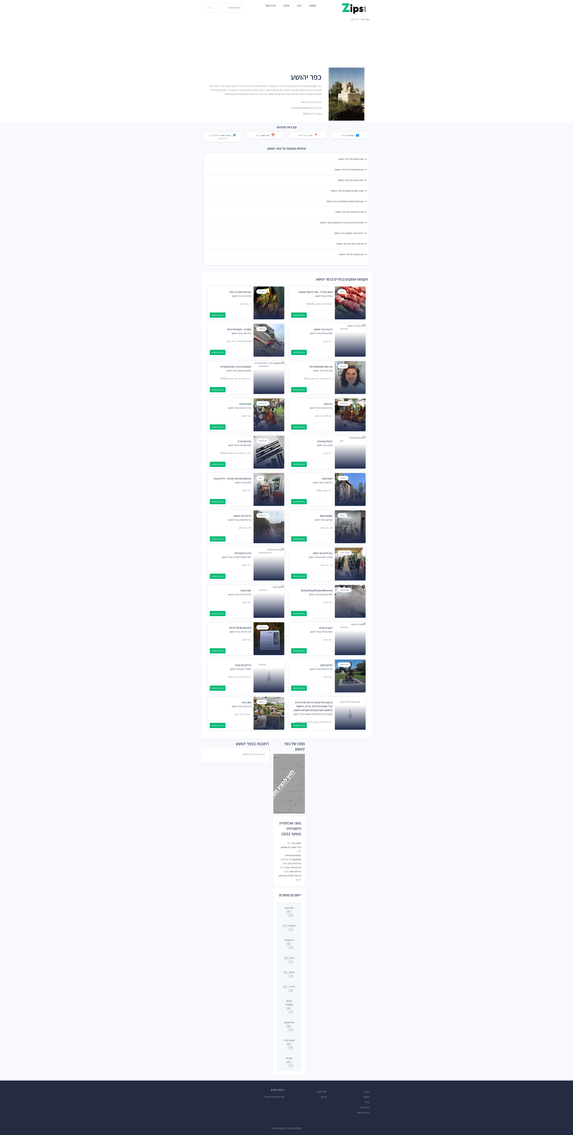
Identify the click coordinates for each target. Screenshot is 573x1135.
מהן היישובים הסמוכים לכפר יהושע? (347, 190)
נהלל (292, 958)
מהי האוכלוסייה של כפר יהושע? (349, 169)
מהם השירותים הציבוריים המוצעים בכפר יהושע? (342, 222)
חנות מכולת (344, 329)
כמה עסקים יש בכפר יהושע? (351, 180)
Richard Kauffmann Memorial (316, 590)
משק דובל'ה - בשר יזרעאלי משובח (315, 292)
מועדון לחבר (245, 404)
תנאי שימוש (322, 1091)
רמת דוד (289, 1058)
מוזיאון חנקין (326, 665)
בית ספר (261, 329)
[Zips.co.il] (354, 8)
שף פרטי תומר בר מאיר (240, 292)
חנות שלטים (263, 441)
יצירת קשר (270, 5)
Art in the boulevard (240, 627)
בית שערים (289, 940)
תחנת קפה (327, 478)
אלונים (292, 972)
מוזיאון (342, 515)
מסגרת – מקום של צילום (239, 329)
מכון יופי (343, 366)
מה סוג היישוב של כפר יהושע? (350, 243)
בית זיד (292, 986)
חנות (260, 478)
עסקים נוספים (263, 366)
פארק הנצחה (344, 590)
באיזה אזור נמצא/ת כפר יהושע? (349, 233)
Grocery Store (324, 441)
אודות (286, 5)
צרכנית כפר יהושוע (323, 329)
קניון (341, 441)
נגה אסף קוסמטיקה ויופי (320, 366)
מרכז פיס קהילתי (242, 553)
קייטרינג (261, 291)
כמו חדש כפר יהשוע (322, 553)
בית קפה (343, 478)
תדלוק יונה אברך (243, 665)
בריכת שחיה (263, 515)
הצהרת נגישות (363, 1112)
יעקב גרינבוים (325, 627)
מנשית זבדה (289, 1040)
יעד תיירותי (262, 627)
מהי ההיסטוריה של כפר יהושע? (349, 212)
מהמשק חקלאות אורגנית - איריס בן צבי (232, 478)
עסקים (312, 5)
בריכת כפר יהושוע (242, 516)
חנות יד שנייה (344, 553)
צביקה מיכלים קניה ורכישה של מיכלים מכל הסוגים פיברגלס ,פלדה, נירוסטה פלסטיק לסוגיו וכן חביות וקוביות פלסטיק (313, 706)
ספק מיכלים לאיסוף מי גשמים (350, 702)
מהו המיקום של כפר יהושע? (351, 159)
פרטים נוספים (299, 315)
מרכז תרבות (344, 403)
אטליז (342, 291)
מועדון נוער (245, 590)
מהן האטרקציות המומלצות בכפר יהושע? (345, 201)
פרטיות (324, 1096)
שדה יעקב (289, 907)
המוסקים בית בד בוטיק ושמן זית (235, 366)
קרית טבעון (289, 1022)
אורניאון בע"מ (244, 441)
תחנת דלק (262, 664)
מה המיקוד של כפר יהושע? (351, 254)
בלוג (299, 5)
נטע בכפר (246, 702)
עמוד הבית (365, 19)
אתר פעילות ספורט (265, 553)
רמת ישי (292, 925)
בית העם (328, 404)
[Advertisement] (286, 44)
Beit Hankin (326, 516)
